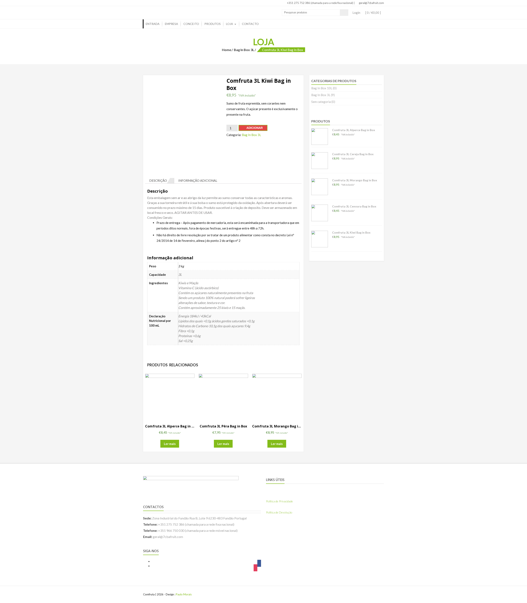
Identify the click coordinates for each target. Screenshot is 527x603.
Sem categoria (321, 102)
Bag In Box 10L (321, 88)
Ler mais (170, 444)
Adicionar (254, 127)
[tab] (159, 181)
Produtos (212, 24)
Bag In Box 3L (244, 50)
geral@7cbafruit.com (371, 3)
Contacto (250, 24)
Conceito (191, 24)
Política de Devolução (279, 512)
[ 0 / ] (373, 12)
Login (356, 12)
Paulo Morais (184, 594)
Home (226, 50)
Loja (229, 24)
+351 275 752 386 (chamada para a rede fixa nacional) (319, 3)
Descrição (158, 180)
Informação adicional (197, 180)
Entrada (153, 24)
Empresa (171, 24)
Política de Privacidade (279, 501)
